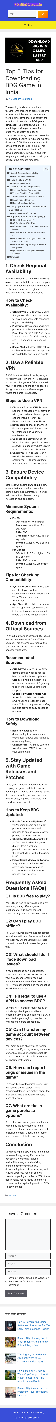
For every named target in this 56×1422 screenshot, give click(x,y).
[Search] (43, 14)
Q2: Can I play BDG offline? (24, 223)
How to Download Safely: (23, 203)
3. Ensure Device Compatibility (24, 186)
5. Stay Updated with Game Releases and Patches (27, 208)
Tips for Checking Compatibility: (26, 193)
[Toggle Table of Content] (45, 169)
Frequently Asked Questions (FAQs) (27, 216)
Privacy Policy (37, 1412)
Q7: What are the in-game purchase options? (28, 252)
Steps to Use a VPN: (21, 183)
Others (12, 1195)
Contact (15, 1412)
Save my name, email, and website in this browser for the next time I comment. (28, 1281)
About (25, 1412)
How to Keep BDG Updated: (24, 213)
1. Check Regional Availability (23, 173)
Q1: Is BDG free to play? (23, 220)
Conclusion (14, 257)
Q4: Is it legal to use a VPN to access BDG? (28, 233)
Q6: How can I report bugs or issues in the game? (29, 246)
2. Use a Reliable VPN (20, 180)
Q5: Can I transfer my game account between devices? (28, 240)
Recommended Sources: (23, 200)
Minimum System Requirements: (26, 190)
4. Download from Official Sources (26, 196)
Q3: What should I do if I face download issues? (30, 227)
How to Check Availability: (23, 176)
